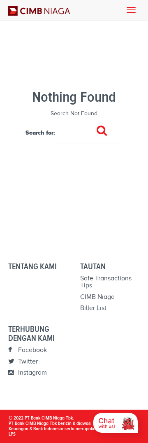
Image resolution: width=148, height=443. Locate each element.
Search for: (40, 132)
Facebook (31, 350)
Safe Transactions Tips (106, 282)
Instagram (31, 372)
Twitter (27, 361)
